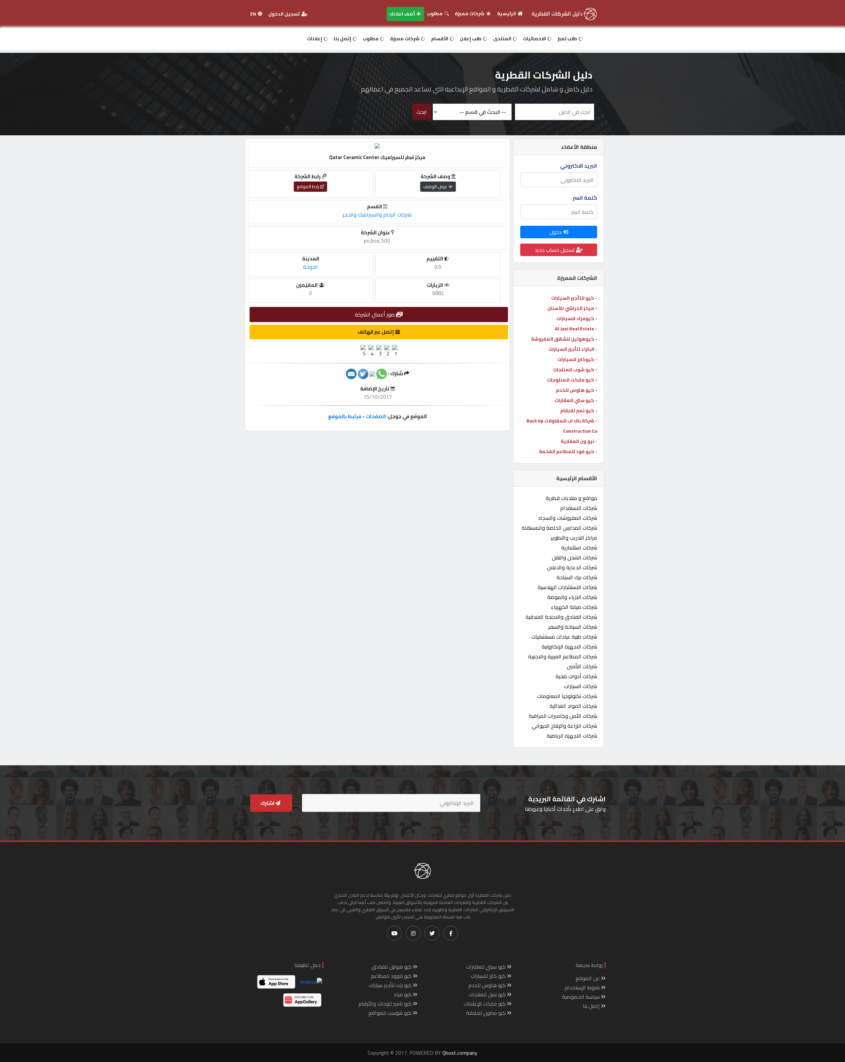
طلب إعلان (471, 38)
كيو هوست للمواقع (390, 1012)
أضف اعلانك (402, 14)
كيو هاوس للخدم (487, 985)
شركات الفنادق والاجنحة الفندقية (561, 617)
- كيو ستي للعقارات (576, 400)
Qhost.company (459, 1053)
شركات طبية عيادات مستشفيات (564, 637)
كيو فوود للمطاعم (392, 975)
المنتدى (502, 38)
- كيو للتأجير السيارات (574, 298)
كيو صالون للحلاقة (486, 1012)
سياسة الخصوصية (581, 996)
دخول (556, 232)
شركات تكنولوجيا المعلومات (567, 696)
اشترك (267, 803)
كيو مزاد (403, 994)
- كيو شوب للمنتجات (575, 369)
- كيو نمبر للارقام (578, 410)
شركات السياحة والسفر (572, 627)
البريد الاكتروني (578, 166)
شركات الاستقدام (578, 508)
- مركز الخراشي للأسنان (572, 308)
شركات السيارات (580, 686)
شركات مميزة (470, 13)
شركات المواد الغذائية (573, 706)
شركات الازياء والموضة (572, 597)
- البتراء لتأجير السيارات (573, 349)
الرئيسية (507, 13)
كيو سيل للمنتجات (487, 994)
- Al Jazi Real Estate (576, 328)
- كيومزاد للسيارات (577, 318)
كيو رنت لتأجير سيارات (391, 985)
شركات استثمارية (579, 547)
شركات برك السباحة (577, 577)
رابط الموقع (308, 186)
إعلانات (315, 38)
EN (253, 14)
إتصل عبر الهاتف (376, 332)
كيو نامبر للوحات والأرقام (385, 1003)
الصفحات (376, 416)
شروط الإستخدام (583, 987)
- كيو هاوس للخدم (576, 390)
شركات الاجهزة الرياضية (572, 736)
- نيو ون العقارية (579, 441)
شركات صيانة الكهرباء (574, 607)
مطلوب (435, 13)
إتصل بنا (343, 38)
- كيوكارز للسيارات (577, 359)
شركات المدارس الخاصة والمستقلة (559, 528)
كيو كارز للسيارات (489, 975)
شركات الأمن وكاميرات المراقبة (563, 716)
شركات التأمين (582, 666)
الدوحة (310, 267)
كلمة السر (585, 198)
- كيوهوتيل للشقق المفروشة (564, 339)
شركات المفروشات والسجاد (567, 518)
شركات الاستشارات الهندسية (567, 587)
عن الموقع (588, 978)
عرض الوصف (435, 186)
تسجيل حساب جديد (555, 250)
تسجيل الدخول (284, 14)
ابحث (422, 112)
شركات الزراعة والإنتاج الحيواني (564, 726)
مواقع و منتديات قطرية (571, 498)
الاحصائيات (535, 38)
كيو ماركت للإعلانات (485, 1003)
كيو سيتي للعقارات (486, 966)
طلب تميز (568, 38)
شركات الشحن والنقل (574, 557)
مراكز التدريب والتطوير (574, 538)
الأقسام (440, 38)
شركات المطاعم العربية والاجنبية (562, 656)
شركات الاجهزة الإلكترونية (569, 646)
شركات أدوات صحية (576, 676)
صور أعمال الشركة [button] (375, 314)
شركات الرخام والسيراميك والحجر (377, 214)
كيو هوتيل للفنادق (392, 966)
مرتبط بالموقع (344, 416)
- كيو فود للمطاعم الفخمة (568, 451)
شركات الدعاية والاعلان (572, 567)
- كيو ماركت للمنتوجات (572, 380)
